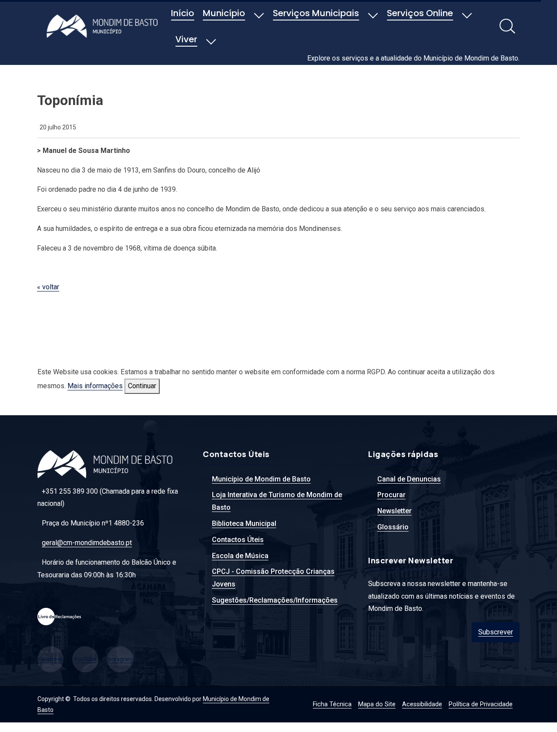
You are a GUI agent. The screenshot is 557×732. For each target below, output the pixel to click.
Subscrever (495, 632)
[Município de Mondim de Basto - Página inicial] (104, 26)
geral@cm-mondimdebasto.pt (87, 543)
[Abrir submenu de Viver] (211, 40)
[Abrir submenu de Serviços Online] (466, 14)
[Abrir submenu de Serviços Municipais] (373, 14)
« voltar (48, 287)
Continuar (142, 386)
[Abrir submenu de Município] (258, 14)
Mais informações (95, 386)
